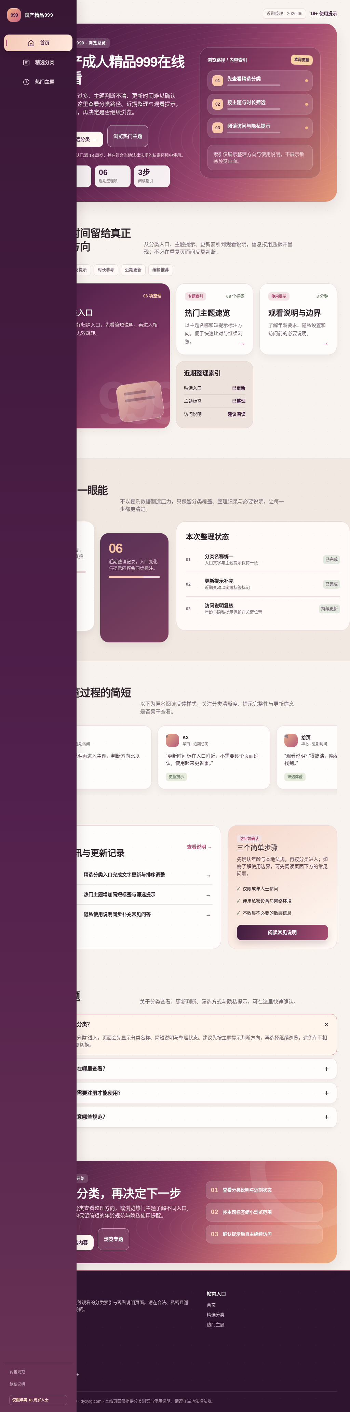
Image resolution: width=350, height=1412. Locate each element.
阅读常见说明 (282, 932)
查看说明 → (199, 847)
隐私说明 (17, 1384)
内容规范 (17, 1372)
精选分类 (216, 1314)
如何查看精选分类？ (69, 1024)
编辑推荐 (160, 270)
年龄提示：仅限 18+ (59, 1374)
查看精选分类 (79, 139)
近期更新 (133, 270)
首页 (211, 1305)
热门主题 (216, 1324)
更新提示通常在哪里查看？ (77, 1068)
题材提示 (78, 270)
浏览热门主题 (127, 136)
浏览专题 (113, 1239)
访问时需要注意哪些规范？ (77, 1117)
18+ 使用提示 (323, 13)
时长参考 (106, 270)
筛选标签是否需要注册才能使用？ (84, 1093)
